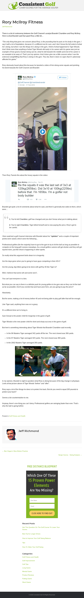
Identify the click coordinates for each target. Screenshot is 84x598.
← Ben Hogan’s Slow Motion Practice (15, 451)
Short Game (26, 582)
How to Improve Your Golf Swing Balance (36, 538)
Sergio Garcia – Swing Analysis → (70, 455)
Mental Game (27, 571)
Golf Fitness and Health (17, 416)
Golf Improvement (28, 560)
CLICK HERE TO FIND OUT (42, 513)
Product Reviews (28, 575)
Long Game (26, 568)
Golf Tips (25, 564)
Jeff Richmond (7, 26)
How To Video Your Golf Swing (32, 547)
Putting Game (27, 578)
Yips (23, 543)
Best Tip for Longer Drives (31, 534)
